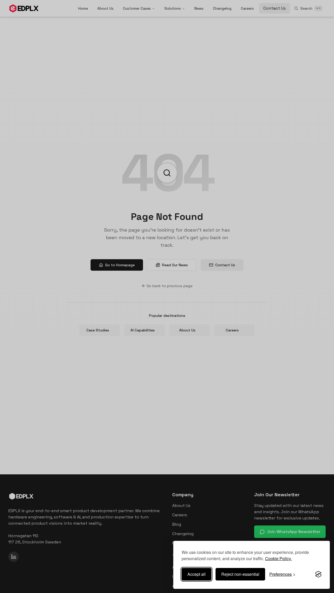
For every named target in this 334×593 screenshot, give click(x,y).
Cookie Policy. (278, 558)
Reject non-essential (240, 574)
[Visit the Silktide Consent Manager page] (318, 574)
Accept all (196, 574)
